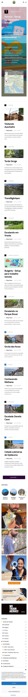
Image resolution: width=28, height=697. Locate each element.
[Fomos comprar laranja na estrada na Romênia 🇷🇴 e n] (14, 516)
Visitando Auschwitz (9, 125)
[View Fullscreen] (6, 78)
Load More (13, 477)
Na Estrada (6, 644)
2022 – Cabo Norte (8, 647)
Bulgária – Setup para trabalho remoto (12, 273)
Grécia (6, 630)
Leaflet (13, 92)
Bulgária (6, 627)
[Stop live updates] (6, 82)
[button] (26, 669)
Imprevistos (7, 655)
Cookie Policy (13, 695)
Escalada (6, 641)
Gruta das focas (12, 346)
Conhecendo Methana (10, 381)
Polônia (6, 633)
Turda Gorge (10, 161)
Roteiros (6, 661)
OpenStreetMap (20, 92)
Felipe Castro (9, 27)
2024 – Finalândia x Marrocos (11, 652)
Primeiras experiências (10, 658)
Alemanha (6, 624)
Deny (14, 687)
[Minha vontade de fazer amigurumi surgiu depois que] (14, 567)
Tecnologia (6, 663)
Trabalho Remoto (8, 666)
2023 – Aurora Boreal (9, 649)
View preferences (14, 691)
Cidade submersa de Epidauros (13, 453)
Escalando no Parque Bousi (11, 313)
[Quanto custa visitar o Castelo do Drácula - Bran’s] (14, 542)
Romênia (6, 635)
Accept (14, 683)
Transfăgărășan (12, 198)
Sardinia (6, 638)
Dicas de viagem (7, 622)
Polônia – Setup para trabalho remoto (12, 19)
